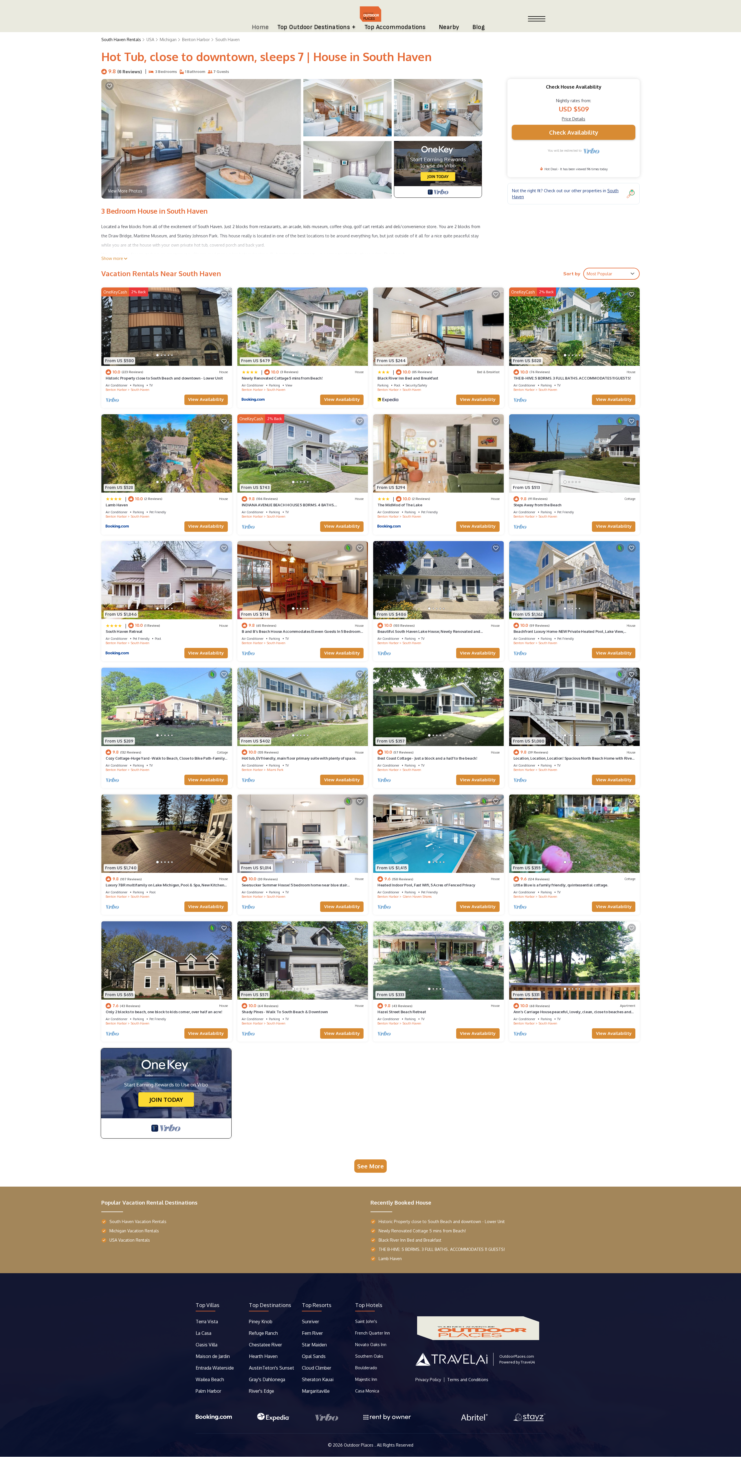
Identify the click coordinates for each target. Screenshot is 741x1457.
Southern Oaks (369, 1356)
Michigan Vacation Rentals (134, 1230)
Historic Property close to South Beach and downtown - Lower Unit (164, 378)
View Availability (206, 399)
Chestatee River (265, 1345)
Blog (478, 27)
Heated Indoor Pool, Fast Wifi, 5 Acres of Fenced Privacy (426, 885)
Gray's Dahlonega (267, 1379)
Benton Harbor (196, 39)
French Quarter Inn (372, 1332)
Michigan (168, 39)
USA (150, 39)
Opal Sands (314, 1356)
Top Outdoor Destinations (313, 27)
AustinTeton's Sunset (271, 1368)
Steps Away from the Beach (537, 505)
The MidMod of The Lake (399, 505)
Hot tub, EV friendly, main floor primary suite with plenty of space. (299, 758)
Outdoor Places (359, 1445)
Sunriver (311, 1321)
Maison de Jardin (213, 1356)
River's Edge (261, 1391)
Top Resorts (316, 1305)
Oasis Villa (206, 1345)
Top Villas (207, 1305)
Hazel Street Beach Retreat (401, 1011)
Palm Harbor (208, 1391)
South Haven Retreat (124, 631)
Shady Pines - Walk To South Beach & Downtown (285, 1011)
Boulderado (366, 1367)
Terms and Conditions (467, 1379)
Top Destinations (270, 1305)
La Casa (203, 1333)
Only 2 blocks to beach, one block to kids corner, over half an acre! (164, 1011)
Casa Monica (367, 1390)
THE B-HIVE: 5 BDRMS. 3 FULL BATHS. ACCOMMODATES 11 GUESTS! (572, 378)
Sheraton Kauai (317, 1379)
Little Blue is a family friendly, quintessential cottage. (560, 885)
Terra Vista (207, 1321)
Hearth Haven (263, 1356)
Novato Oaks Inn (370, 1344)
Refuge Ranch (263, 1333)
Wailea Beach (210, 1379)
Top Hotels (368, 1305)
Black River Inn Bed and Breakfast (407, 378)
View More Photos (125, 190)
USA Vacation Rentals (129, 1240)
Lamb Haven (117, 505)
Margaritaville (316, 1391)
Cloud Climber (316, 1368)
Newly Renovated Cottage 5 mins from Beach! (282, 378)
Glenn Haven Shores (417, 897)
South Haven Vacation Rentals (137, 1221)
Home (260, 27)
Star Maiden (314, 1345)
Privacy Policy (428, 1379)
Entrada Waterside (215, 1368)
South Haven (227, 39)
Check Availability (573, 132)
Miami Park (275, 770)
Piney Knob (260, 1321)
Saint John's (366, 1321)
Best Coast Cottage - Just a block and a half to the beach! (427, 758)
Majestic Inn (366, 1379)
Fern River (312, 1333)
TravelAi (528, 1362)
